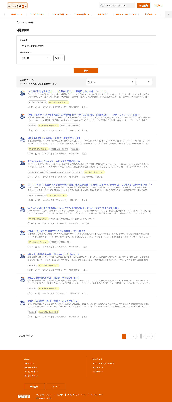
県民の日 (33, 125)
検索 (86, 70)
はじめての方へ (37, 14)
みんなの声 (102, 14)
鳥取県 (54, 242)
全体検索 (23, 40)
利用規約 (60, 395)
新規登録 (143, 5)
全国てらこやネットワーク (84, 219)
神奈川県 (55, 219)
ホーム (21, 22)
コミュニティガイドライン (77, 395)
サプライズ (78, 172)
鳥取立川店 (65, 242)
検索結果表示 (25, 52)
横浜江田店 (66, 219)
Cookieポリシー (97, 395)
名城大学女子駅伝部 (37, 172)
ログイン (159, 5)
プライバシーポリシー (44, 395)
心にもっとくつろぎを (38, 102)
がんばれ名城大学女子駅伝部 (59, 172)
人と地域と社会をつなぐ (59, 102)
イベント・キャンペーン (125, 14)
